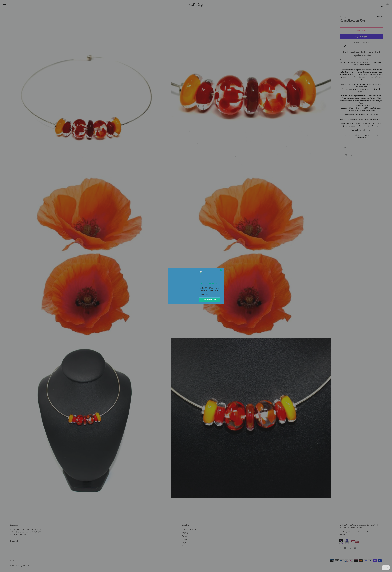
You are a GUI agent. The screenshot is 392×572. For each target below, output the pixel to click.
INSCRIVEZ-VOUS (209, 300)
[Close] (221, 270)
